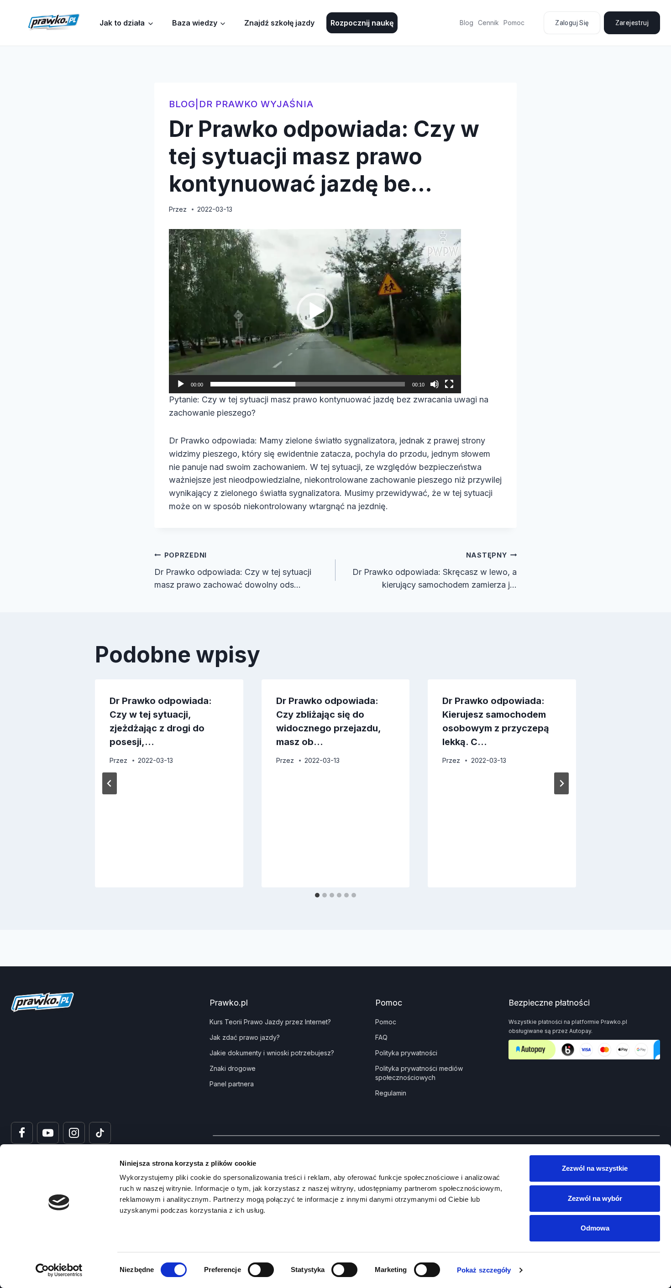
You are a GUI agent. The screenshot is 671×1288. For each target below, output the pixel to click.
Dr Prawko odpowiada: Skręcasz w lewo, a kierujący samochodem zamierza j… (434, 570)
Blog (466, 22)
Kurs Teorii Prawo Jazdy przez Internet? (270, 1022)
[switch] (261, 1269)
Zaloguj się (571, 22)
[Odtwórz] (180, 384)
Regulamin (390, 1093)
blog (182, 104)
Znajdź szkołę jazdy (279, 22)
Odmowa (595, 1228)
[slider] (307, 384)
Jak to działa (122, 22)
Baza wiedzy (194, 22)
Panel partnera (232, 1084)
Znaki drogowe (233, 1068)
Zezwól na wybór (595, 1198)
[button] (315, 311)
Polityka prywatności (406, 1053)
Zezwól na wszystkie (595, 1168)
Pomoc (513, 22)
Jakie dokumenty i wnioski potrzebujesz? (272, 1053)
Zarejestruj (632, 22)
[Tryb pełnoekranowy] (449, 384)
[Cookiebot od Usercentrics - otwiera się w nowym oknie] (59, 1270)
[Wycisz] (434, 384)
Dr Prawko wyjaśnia (256, 104)
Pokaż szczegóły (484, 1270)
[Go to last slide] (109, 783)
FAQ (381, 1037)
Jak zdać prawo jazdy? (245, 1037)
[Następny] (561, 783)
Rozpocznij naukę (361, 22)
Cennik (488, 22)
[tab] (317, 895)
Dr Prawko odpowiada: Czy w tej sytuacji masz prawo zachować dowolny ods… (232, 570)
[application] (315, 311)
